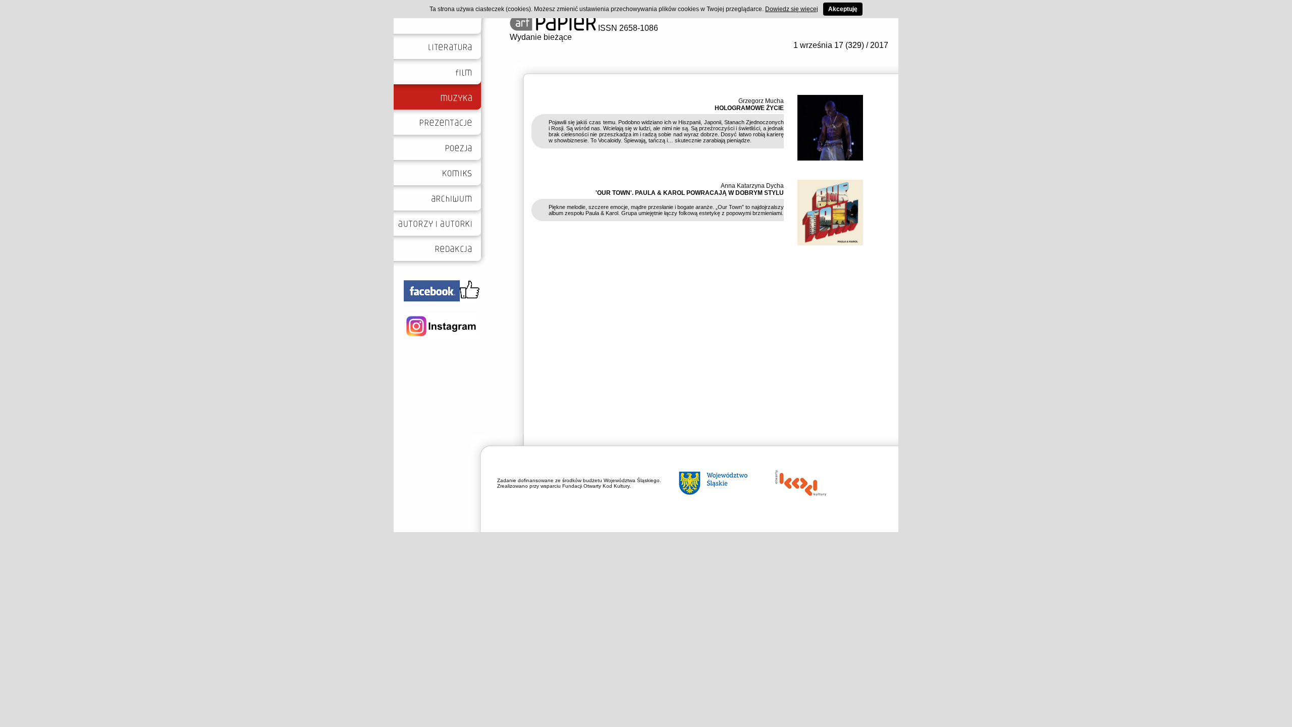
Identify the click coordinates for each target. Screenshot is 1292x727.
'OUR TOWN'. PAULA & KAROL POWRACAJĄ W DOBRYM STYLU (690, 192)
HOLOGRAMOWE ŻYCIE (749, 108)
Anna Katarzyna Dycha (752, 185)
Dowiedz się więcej (791, 9)
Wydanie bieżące (541, 37)
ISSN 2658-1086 (627, 28)
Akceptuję (842, 9)
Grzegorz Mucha (761, 101)
